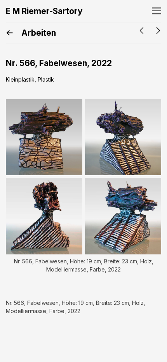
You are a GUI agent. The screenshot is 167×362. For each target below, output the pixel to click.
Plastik (46, 79)
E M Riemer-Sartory (44, 11)
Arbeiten (37, 33)
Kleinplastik (20, 79)
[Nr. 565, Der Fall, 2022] (158, 30)
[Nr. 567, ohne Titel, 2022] (141, 30)
